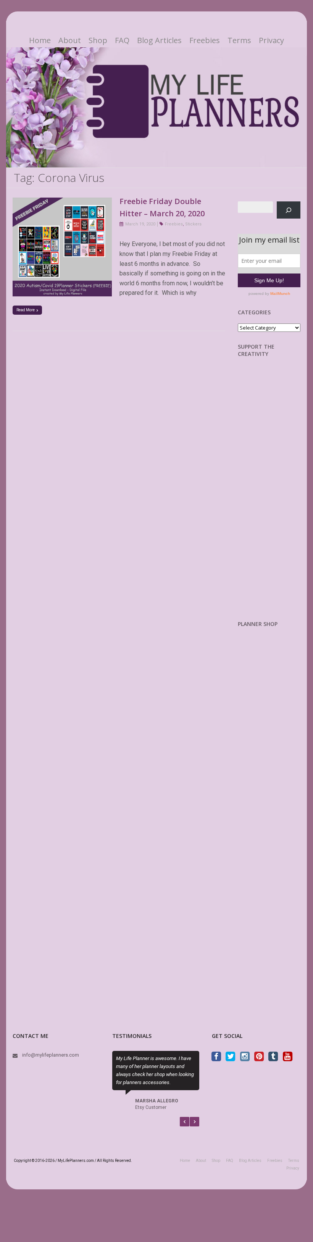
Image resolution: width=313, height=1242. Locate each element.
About (69, 40)
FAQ (122, 40)
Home (40, 40)
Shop (98, 40)
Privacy (271, 40)
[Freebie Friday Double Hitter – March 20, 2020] (62, 202)
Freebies (204, 40)
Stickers (193, 224)
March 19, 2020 (140, 224)
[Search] (289, 210)
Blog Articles (159, 40)
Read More (25, 310)
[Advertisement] (275, 494)
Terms (239, 40)
